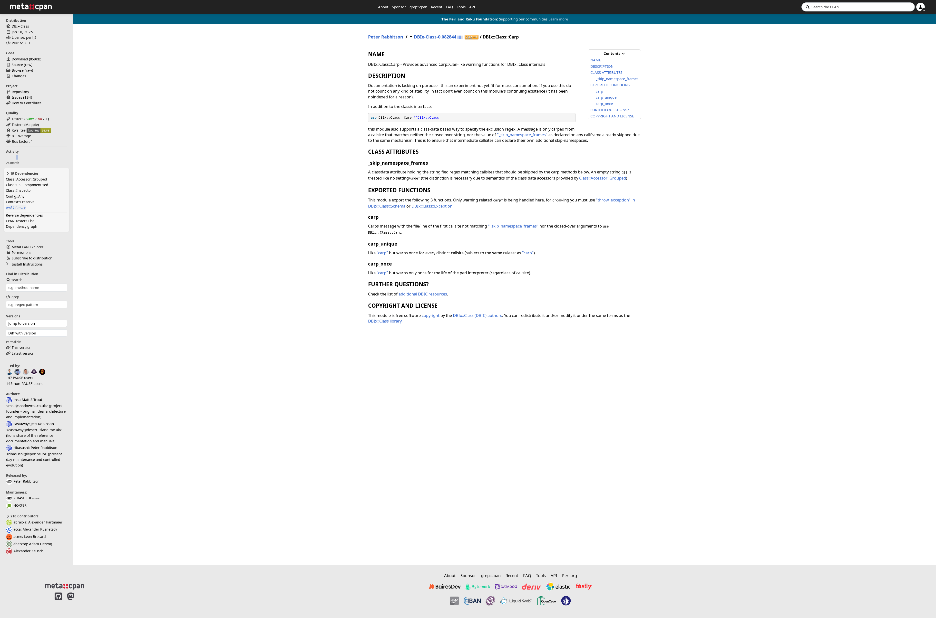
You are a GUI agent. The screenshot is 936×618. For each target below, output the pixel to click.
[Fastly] (583, 586)
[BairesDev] (445, 586)
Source (17, 64)
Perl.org (569, 575)
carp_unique (606, 97)
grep (15, 297)
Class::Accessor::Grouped (26, 179)
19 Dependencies (24, 173)
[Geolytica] (454, 601)
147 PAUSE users (19, 377)
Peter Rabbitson (26, 481)
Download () (26, 59)
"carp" (382, 253)
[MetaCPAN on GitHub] (58, 601)
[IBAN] (472, 601)
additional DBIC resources (423, 294)
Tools (461, 6)
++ (472, 37)
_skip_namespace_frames (617, 78)
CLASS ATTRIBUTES (606, 72)
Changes (19, 76)
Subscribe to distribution (32, 258)
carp (599, 91)
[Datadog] (506, 586)
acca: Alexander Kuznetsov (35, 529)
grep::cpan (418, 6)
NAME (595, 59)
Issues (17, 97)
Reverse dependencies (24, 215)
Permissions (21, 252)
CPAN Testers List (20, 221)
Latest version (23, 353)
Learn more (558, 19)
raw (28, 64)
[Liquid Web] (516, 601)
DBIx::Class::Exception (431, 206)
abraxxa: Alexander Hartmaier (37, 522)
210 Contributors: (24, 516)
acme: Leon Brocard (29, 536)
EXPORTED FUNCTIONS (610, 84)
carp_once (604, 103)
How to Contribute (26, 103)
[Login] (920, 7)
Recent (436, 6)
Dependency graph (21, 226)
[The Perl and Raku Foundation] (566, 601)
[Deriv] (531, 586)
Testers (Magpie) (25, 124)
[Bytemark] (478, 586)
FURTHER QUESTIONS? (609, 109)
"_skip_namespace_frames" (522, 134)
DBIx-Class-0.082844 (435, 37)
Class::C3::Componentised (27, 184)
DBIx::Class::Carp (395, 117)
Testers (17, 118)
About (383, 6)
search (16, 279)
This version (21, 347)
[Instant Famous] (490, 601)
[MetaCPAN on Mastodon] (75, 601)
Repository (20, 91)
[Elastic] (558, 586)
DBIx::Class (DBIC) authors (477, 315)
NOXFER (20, 505)
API (472, 6)
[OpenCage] (546, 601)
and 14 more (16, 207)
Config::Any (15, 196)
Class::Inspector (19, 190)
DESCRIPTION (602, 66)
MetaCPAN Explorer (27, 247)
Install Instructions (27, 264)
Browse (18, 70)
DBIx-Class (20, 26)
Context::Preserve (20, 202)
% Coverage (21, 135)
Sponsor (399, 6)
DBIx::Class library (384, 321)
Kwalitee (19, 130)
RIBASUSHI (22, 498)
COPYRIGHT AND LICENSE (612, 116)
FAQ (449, 6)
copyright (430, 315)
